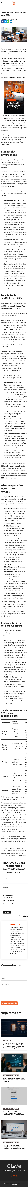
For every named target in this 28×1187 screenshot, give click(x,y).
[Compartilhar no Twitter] (5, 21)
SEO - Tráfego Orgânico (11, 1075)
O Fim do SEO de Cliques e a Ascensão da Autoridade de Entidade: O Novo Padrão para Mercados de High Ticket (13, 1046)
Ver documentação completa (13, 598)
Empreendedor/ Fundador (10, 907)
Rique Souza (6, 19)
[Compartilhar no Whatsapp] (8, 21)
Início (4, 1170)
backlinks (15, 762)
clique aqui (13, 799)
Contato (14, 1171)
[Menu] (1, 3)
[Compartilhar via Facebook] (2, 21)
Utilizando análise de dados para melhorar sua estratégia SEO (14, 476)
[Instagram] (16, 1175)
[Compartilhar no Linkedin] (11, 21)
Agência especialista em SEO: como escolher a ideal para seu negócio (14, 1080)
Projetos (19, 1170)
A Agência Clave (11, 1170)
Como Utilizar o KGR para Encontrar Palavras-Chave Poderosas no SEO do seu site (13, 1113)
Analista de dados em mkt (10, 900)
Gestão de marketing (9, 897)
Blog (24, 1170)
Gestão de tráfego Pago (9, 903)
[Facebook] (12, 1175)
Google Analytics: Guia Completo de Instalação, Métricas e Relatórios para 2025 (14, 1147)
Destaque (7, 1040)
